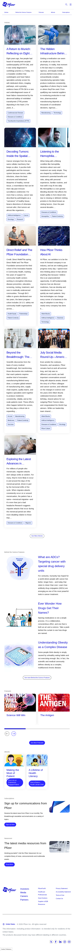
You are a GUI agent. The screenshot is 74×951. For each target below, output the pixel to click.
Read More (10, 864)
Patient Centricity (57, 216)
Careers (24, 896)
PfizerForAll (42, 888)
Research (20, 219)
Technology (57, 113)
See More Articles (37, 536)
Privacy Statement (62, 888)
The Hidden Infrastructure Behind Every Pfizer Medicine (53, 51)
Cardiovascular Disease (15, 113)
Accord (10, 416)
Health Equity (12, 313)
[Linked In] (60, 942)
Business (60, 318)
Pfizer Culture (45, 428)
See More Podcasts (37, 743)
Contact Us (59, 898)
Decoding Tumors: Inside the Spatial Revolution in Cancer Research (19, 154)
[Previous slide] (7, 733)
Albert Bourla (45, 313)
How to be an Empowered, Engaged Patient (13, 782)
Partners (24, 899)
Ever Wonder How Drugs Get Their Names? (50, 608)
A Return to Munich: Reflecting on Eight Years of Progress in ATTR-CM (18, 51)
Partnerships (23, 313)
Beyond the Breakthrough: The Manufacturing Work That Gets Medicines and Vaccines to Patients (19, 355)
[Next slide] (13, 733)
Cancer (26, 215)
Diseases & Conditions (15, 117)
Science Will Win (15, 715)
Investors (24, 889)
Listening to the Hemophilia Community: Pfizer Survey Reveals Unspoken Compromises (51, 154)
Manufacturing (46, 113)
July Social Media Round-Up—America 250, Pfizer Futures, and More (53, 355)
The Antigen (47, 715)
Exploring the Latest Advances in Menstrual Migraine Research (18, 461)
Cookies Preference (6, 949)
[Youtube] (69, 942)
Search (66, 4)
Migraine (28, 523)
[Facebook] (55, 942)
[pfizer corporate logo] (9, 4)
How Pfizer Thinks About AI (51, 252)
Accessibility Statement (63, 892)
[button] (37, 12)
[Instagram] (65, 942)
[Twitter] (51, 942)
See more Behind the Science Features (37, 677)
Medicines (11, 420)
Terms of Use (60, 895)
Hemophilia (45, 216)
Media (23, 892)
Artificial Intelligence (14, 215)
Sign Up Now (11, 824)
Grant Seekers (42, 898)
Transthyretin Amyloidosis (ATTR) (18, 121)
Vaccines (11, 424)
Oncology (11, 219)
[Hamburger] (70, 4)
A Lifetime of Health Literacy (36, 773)
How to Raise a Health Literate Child (36, 783)
